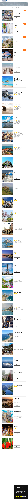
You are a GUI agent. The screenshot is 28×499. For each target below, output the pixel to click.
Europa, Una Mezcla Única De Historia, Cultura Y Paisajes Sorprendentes (17, 412)
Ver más (17, 17)
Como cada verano (17, 292)
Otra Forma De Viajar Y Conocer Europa (18, 93)
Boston (15, 225)
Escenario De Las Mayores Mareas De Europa (17, 160)
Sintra (15, 199)
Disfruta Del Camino (18, 372)
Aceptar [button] (17, 496)
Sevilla (15, 252)
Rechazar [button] (20, 496)
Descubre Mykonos (15, 26)
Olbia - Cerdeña (17, 239)
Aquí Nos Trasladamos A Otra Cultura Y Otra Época (18, 440)
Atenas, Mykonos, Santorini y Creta (17, 13)
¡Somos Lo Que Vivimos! (18, 64)
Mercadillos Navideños (16, 427)
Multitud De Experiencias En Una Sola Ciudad (18, 118)
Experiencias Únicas (18, 385)
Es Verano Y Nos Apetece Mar (17, 360)
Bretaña (15, 185)
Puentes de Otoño (17, 398)
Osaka (15, 212)
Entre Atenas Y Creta (18, 172)
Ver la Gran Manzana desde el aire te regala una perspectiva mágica (18, 318)
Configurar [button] (24, 496)
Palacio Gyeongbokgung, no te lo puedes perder (18, 346)
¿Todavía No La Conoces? (17, 105)
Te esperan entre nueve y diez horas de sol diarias (18, 333)
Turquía (15, 131)
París (15, 265)
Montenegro (16, 146)
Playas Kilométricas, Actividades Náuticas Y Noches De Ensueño (18, 79)
